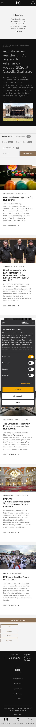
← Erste (9, 626)
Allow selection (18, 396)
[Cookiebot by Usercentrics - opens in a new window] (21, 323)
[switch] (31, 363)
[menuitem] (18, 714)
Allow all (18, 389)
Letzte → (9, 640)
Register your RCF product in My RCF (28, 658)
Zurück (9, 631)
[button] (18, 620)
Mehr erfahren (9, 101)
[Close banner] (33, 322)
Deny (18, 402)
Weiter (9, 636)
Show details (25, 383)
